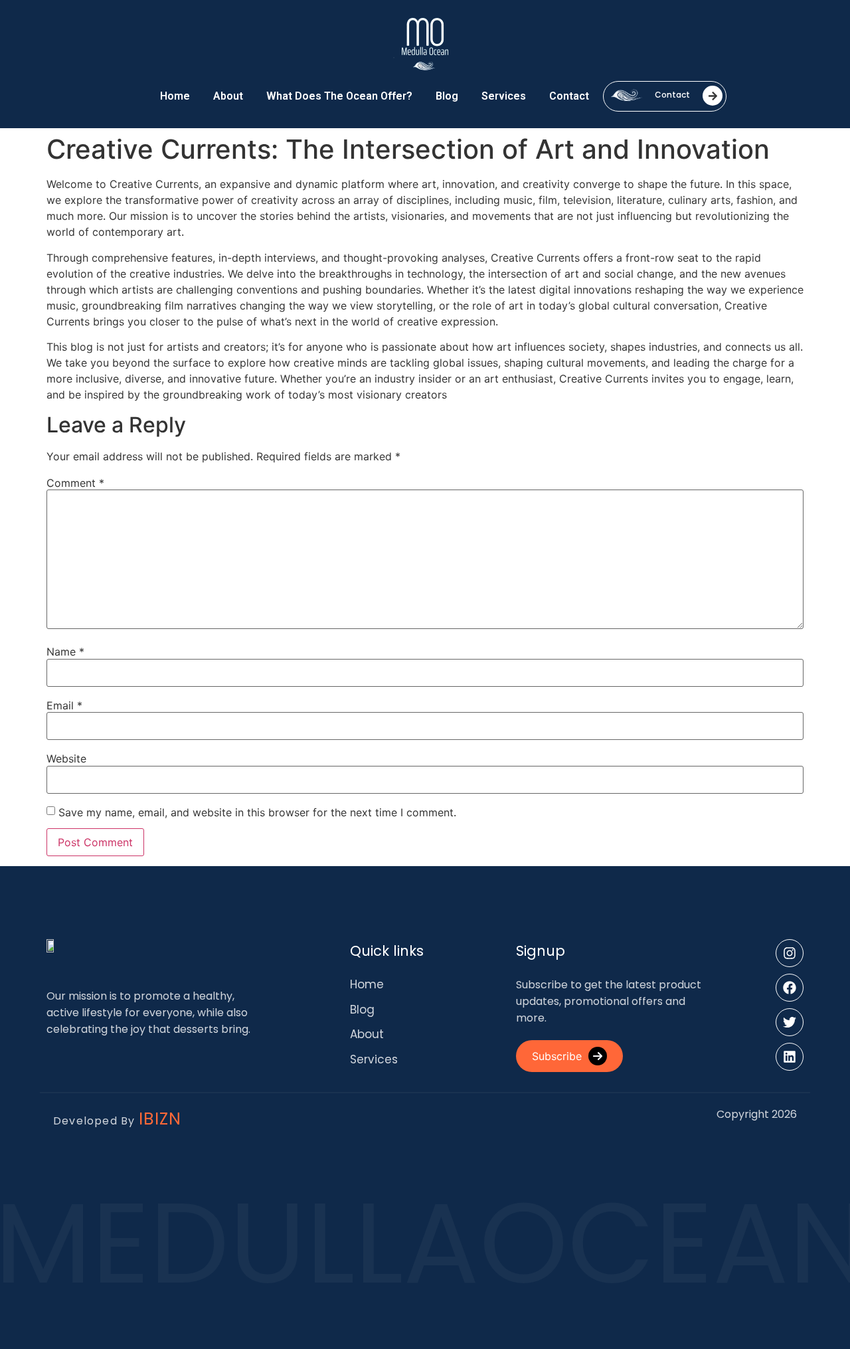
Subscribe (557, 1056)
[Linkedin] (790, 1057)
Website (66, 758)
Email (64, 705)
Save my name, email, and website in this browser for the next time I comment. (257, 812)
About (228, 96)
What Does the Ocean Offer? (339, 96)
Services (503, 96)
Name (65, 651)
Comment (75, 483)
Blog (447, 96)
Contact (569, 96)
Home (175, 96)
